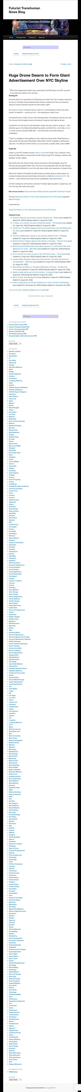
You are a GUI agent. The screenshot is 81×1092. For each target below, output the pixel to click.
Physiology (12, 857)
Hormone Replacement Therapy (19, 637)
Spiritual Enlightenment (16, 963)
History (11, 628)
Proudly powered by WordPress (35, 1088)
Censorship (12, 466)
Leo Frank (12, 698)
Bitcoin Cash (13, 444)
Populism (12, 866)
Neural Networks (14, 808)
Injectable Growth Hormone (18, 668)
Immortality (12, 662)
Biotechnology (13, 437)
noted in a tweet (40, 152)
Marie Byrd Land (14, 731)
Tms (10, 1003)
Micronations (13, 756)
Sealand (11, 934)
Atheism (11, 403)
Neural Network (14, 805)
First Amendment (14, 567)
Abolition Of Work (15, 351)
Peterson (12, 853)
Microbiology (13, 754)
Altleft (11, 369)
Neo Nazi (12, 801)
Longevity (12, 720)
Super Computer (14, 981)
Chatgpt (11, 468)
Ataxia (11, 401)
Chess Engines (14, 473)
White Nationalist (14, 1055)
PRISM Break (13, 1072)
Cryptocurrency (14, 500)
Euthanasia (12, 545)
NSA (10, 826)
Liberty (11, 709)
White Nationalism (15, 1053)
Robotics (12, 916)
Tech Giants (13, 990)
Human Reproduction (16, 653)
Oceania (11, 830)
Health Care (12, 614)
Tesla (10, 997)
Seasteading (13, 936)
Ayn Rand (12, 414)
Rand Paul (12, 902)
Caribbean (12, 457)
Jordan (11, 691)
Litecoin (11, 716)
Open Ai (11, 839)
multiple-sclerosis (15, 776)
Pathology (12, 846)
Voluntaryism (13, 1041)
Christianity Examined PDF (17, 334)
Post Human (13, 871)
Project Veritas (13, 884)
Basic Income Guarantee (17, 421)
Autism (11, 410)
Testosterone (13, 999)
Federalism (12, 558)
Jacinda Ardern (14, 677)
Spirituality (12, 965)
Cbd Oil (11, 464)
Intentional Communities (17, 673)
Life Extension (13, 711)
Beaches (11, 423)
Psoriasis (12, 891)
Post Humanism (14, 873)
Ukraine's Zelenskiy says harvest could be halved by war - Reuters (36, 217)
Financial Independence (16, 565)
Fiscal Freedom (14, 569)
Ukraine (25, 290)
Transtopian (13, 1017)
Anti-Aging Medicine (15, 381)
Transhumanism (14, 1012)
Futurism (17, 199)
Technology (12, 992)
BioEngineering (14, 432)
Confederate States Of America (19, 486)
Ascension (12, 394)
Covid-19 (12, 495)
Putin (10, 895)
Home (11, 37)
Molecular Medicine (15, 772)
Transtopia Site (20, 37)
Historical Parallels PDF (16, 331)
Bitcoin (11, 441)
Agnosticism (13, 356)
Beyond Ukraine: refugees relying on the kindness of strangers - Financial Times (40, 241)
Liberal (11, 700)
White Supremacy (14, 1057)
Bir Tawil (12, 439)
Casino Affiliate (14, 461)
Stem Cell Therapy (15, 974)
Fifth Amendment (14, 563)
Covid (11, 493)
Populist (11, 868)
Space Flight (13, 954)
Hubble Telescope (14, 641)
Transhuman (13, 1010)
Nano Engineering (15, 779)
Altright (11, 372)
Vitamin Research (14, 1039)
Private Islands (14, 880)
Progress (12, 882)
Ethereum (12, 536)
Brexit (11, 455)
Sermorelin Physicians (16, 940)
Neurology (12, 812)
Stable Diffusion (14, 972)
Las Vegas (12, 695)
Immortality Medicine (16, 664)
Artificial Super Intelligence (18, 392)
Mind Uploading (14, 765)
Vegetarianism (13, 1030)
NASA (11, 790)
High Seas (12, 626)
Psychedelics (13, 893)
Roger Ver (12, 920)
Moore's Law (13, 774)
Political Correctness (15, 864)
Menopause (12, 749)
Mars (10, 734)
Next (70, 64)
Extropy (11, 554)
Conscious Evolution (16, 489)
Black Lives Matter (15, 446)
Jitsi (10, 686)
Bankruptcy (12, 419)
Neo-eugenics (13, 803)
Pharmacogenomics (15, 855)
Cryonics (12, 497)
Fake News (12, 556)
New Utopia (12, 817)
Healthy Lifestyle (14, 617)
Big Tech (12, 428)
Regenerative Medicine (16, 909)
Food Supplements (15, 572)
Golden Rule (13, 608)
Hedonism (12, 621)
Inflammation (13, 666)
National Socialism (15, 792)
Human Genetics (14, 646)
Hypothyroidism (14, 659)
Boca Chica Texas (14, 453)
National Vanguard (15, 794)
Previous (63, 64)
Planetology (13, 859)
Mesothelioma (13, 751)
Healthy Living (13, 619)
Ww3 (10, 1062)
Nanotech (12, 785)
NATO (11, 797)
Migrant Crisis (13, 761)
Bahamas (12, 417)
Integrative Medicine (15, 671)
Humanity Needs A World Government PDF (23, 336)
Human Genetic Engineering (18, 644)
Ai (9, 358)
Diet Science (13, 518)
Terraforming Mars (15, 994)
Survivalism (13, 985)
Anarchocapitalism (15, 374)
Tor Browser (13, 1006)
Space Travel (13, 958)
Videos (11, 1035)
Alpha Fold (12, 363)
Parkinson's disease (15, 844)
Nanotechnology (14, 787)
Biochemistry (13, 430)
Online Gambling (14, 837)
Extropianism (13, 551)
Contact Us (32, 37)
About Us (42, 37)
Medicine (12, 745)
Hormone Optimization (16, 635)
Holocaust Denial (14, 632)
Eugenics (12, 540)
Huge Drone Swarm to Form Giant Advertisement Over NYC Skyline (38, 196)
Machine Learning (15, 729)
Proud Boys (13, 889)
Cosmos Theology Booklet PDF (19, 327)
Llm (10, 718)
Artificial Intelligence (15, 390)
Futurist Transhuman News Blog (24, 10)
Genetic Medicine (14, 599)
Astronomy (12, 399)
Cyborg (11, 504)
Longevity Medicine (15, 722)
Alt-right (11, 365)
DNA (10, 522)
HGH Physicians (14, 623)
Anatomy (12, 376)
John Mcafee (13, 689)
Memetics (12, 747)
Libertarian (12, 704)
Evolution (12, 547)
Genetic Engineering (15, 596)
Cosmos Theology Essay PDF (18, 329)
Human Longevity (14, 650)
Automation (12, 412)
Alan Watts (12, 360)
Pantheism (12, 841)
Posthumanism (14, 877)
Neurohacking (13, 810)
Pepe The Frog (13, 848)
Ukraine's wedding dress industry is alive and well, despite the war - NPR (38, 236)
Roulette (11, 925)
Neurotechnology (14, 814)
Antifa (11, 383)
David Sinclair (13, 509)
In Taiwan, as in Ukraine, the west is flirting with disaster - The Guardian (37, 223)
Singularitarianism (15, 945)
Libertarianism (13, 707)
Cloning (11, 477)
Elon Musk (12, 531)
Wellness (12, 1051)
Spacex (11, 961)
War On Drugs (13, 1046)
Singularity (12, 947)
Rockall (11, 918)
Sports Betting (13, 967)
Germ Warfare (13, 603)
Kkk (10, 693)
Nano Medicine (14, 781)
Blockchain (12, 450)
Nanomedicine (13, 783)
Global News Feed (15, 605)
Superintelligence (14, 983)
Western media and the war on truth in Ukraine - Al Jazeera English (36, 272)
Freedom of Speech (15, 581)
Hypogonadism (14, 655)
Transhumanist (14, 1015)
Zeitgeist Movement (15, 1064)
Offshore (11, 832)
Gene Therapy (13, 592)
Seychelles (12, 943)
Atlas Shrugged (14, 408)
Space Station (13, 956)
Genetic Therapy (14, 601)
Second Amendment (15, 938)
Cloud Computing (14, 479)
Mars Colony (13, 738)
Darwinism (12, 507)
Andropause (13, 378)
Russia (11, 927)
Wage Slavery (13, 1044)
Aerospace (12, 354)
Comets (11, 482)
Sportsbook (12, 970)
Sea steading (13, 931)
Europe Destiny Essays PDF (18, 325)
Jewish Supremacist (15, 684)
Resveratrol (12, 913)
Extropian (12, 549)
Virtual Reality (13, 1037)
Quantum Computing (16, 898)
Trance (11, 1008)
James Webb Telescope (16, 680)
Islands (11, 675)
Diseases (12, 520)
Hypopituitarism (14, 657)
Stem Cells (12, 976)
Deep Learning (13, 511)
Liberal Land (13, 702)
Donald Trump (13, 524)
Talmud (11, 988)
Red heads (12, 907)
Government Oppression (17, 610)
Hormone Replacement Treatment (20, 639)
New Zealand (13, 819)
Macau (11, 727)
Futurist (11, 585)
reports (17, 110)
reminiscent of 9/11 (60, 176)
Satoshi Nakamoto (15, 929)
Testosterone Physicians (17, 1001)
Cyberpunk (12, 502)
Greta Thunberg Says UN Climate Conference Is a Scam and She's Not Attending (41, 282)
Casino (11, 459)
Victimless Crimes (15, 1033)
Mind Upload (13, 763)
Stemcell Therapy (14, 979)
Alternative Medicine (15, 367)
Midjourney (12, 758)
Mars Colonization (15, 736)
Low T (11, 725)
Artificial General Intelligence (18, 387)
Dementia (12, 515)
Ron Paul (12, 922)
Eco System (13, 527)
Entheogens (13, 533)
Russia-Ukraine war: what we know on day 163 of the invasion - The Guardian (39, 254)
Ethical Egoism (14, 538)
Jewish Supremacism (16, 682)
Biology (11, 435)
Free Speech (13, 576)
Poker (11, 862)
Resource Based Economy (17, 911)
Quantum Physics (14, 900)
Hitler (10, 630)
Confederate (13, 484)
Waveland (12, 1048)
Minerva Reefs (13, 767)
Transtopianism (14, 1019)
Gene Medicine (14, 590)
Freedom (12, 578)
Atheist (11, 405)
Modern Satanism (14, 769)
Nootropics (12, 823)
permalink (46, 290)
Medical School (14, 743)
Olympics (12, 835)
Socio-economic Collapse (17, 949)
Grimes (11, 612)
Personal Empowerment (17, 850)
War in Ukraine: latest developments (25, 277)
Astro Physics (13, 396)
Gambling (12, 587)
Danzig (32, 290)
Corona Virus (13, 491)
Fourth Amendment (15, 574)
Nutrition (12, 828)
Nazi (10, 799)
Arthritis (11, 385)
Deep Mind (12, 513)
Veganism (12, 1028)
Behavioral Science (15, 426)
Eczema (11, 529)
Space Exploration (15, 952)
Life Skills (12, 713)
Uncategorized (13, 1024)
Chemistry (12, 471)
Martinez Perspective (15, 740)
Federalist (12, 560)
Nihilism (11, 821)
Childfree (12, 475)
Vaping (11, 1026)
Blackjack (12, 448)
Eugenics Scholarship (16, 542)
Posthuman (12, 875)
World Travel (13, 1059)
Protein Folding (14, 886)
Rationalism (13, 904)
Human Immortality (15, 648)
